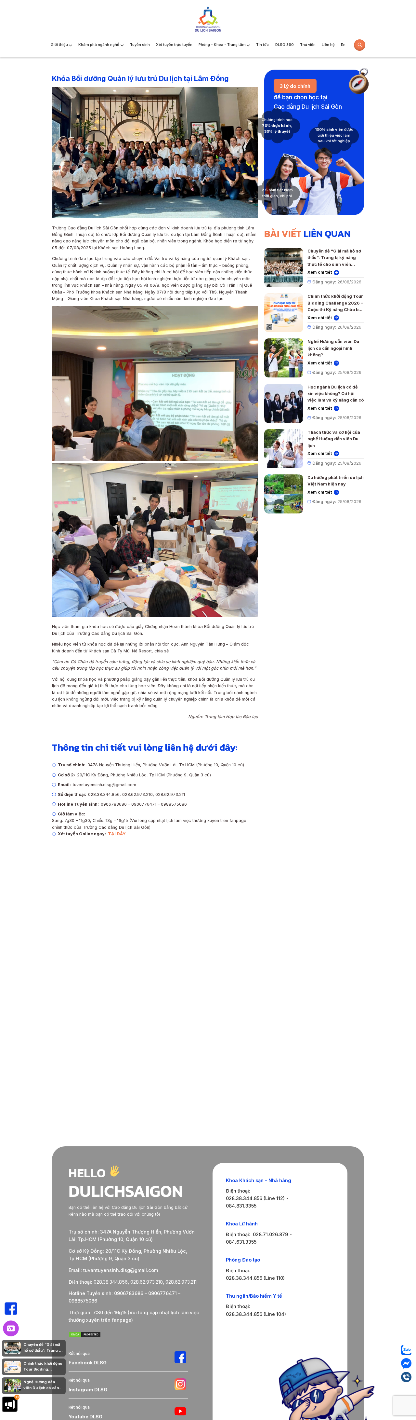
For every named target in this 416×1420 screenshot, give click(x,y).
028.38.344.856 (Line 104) (256, 1314)
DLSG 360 (284, 44)
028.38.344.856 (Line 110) (255, 1278)
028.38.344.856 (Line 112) (255, 1198)
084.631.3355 (241, 1242)
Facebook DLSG (88, 1362)
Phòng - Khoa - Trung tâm (222, 44)
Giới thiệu (59, 44)
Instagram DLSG (88, 1389)
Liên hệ (328, 44)
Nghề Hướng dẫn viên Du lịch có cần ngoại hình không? (333, 348)
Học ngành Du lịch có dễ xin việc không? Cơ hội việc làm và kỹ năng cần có (335, 394)
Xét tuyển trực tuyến (174, 44)
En (343, 44)
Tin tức (262, 44)
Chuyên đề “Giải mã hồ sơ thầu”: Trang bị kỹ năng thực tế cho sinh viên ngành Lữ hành (334, 258)
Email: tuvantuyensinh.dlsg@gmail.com (113, 1270)
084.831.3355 (241, 1205)
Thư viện (308, 44)
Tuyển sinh (140, 44)
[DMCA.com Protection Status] (85, 1336)
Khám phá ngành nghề (98, 44)
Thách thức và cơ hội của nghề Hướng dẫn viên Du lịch (333, 439)
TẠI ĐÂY (117, 833)
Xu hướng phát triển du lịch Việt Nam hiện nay (335, 480)
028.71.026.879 (270, 1234)
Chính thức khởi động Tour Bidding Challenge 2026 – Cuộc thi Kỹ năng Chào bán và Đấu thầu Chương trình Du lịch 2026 (335, 303)
